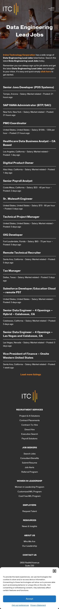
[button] (54, 570)
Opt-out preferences (20, 605)
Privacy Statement (38, 605)
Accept (29, 598)
